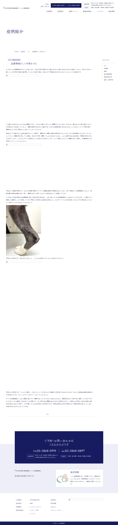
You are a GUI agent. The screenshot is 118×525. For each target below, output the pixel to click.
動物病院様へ (87, 11)
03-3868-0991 (58, 5)
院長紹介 (61, 11)
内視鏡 (106, 68)
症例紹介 (53, 500)
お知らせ (53, 507)
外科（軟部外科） (35, 500)
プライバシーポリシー (57, 510)
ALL (47, 414)
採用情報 (53, 503)
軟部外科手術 (108, 77)
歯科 (105, 71)
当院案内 (49, 11)
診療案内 (19, 507)
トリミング (100, 11)
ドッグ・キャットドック (35, 507)
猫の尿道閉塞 (108, 74)
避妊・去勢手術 (108, 79)
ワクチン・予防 (34, 510)
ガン (105, 65)
